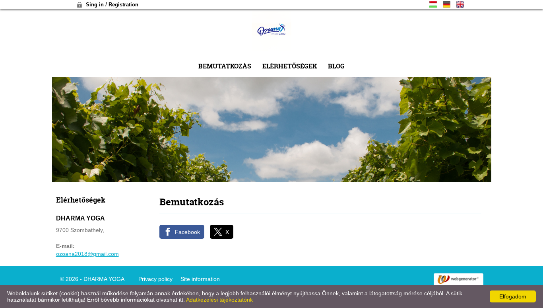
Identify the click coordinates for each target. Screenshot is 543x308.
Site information (200, 279)
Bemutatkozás (224, 66)
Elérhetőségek (289, 66)
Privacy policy (155, 279)
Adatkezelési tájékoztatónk (219, 299)
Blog (336, 66)
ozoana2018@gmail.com (87, 254)
